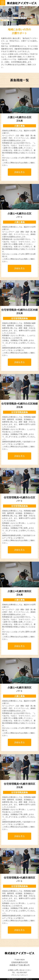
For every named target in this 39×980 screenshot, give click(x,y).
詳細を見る (19, 172)
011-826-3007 (22, 972)
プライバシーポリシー (19, 975)
